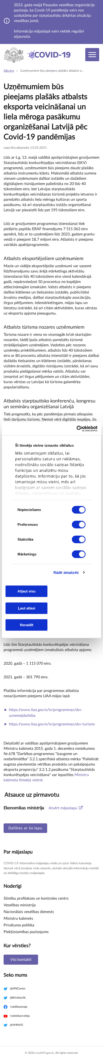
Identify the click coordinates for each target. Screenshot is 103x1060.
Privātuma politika (19, 925)
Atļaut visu (26, 591)
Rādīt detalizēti (66, 572)
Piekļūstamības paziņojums (26, 932)
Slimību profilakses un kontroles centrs (36, 898)
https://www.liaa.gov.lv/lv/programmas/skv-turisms (52, 724)
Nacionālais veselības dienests (29, 912)
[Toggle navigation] (92, 54)
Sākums (9, 70)
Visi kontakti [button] (20, 960)
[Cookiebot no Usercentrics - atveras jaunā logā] (76, 428)
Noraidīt (26, 625)
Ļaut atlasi (26, 608)
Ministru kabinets (18, 918)
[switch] (79, 524)
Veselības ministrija (20, 905)
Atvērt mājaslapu (63, 808)
